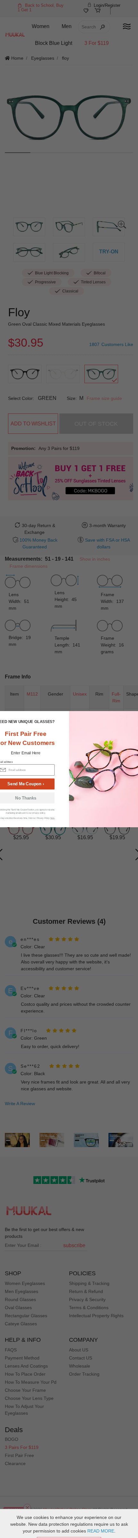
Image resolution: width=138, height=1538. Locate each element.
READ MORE (100, 1530)
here (52, 818)
